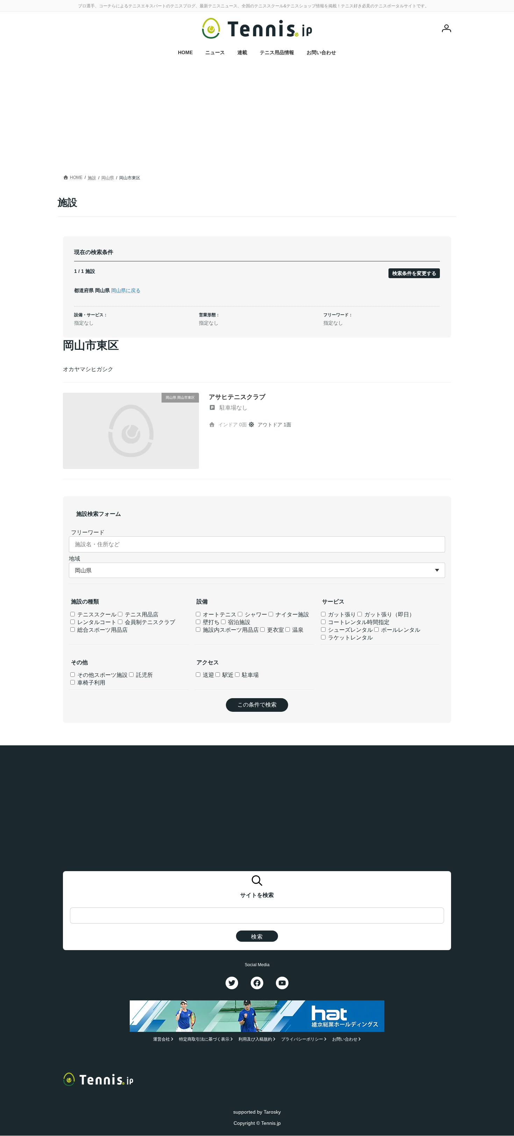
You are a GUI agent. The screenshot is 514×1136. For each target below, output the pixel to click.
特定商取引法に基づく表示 (204, 1039)
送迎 (207, 675)
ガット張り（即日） (389, 614)
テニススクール (96, 614)
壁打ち (210, 622)
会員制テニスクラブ (149, 622)
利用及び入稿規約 (255, 1039)
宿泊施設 (238, 622)
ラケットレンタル (350, 638)
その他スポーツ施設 (102, 675)
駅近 (227, 675)
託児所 (144, 675)
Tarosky (272, 1112)
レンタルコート (96, 622)
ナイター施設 (291, 614)
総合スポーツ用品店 (102, 630)
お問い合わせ (344, 1039)
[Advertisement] (257, 120)
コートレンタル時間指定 (358, 622)
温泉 (297, 630)
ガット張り (341, 614)
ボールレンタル (400, 630)
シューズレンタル (350, 630)
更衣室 (275, 630)
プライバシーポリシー (302, 1039)
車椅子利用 (90, 683)
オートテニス (218, 614)
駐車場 (250, 675)
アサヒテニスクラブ (237, 396)
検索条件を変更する (414, 273)
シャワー (255, 614)
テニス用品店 (140, 614)
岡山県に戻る (126, 290)
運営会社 (161, 1039)
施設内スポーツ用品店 (230, 630)
